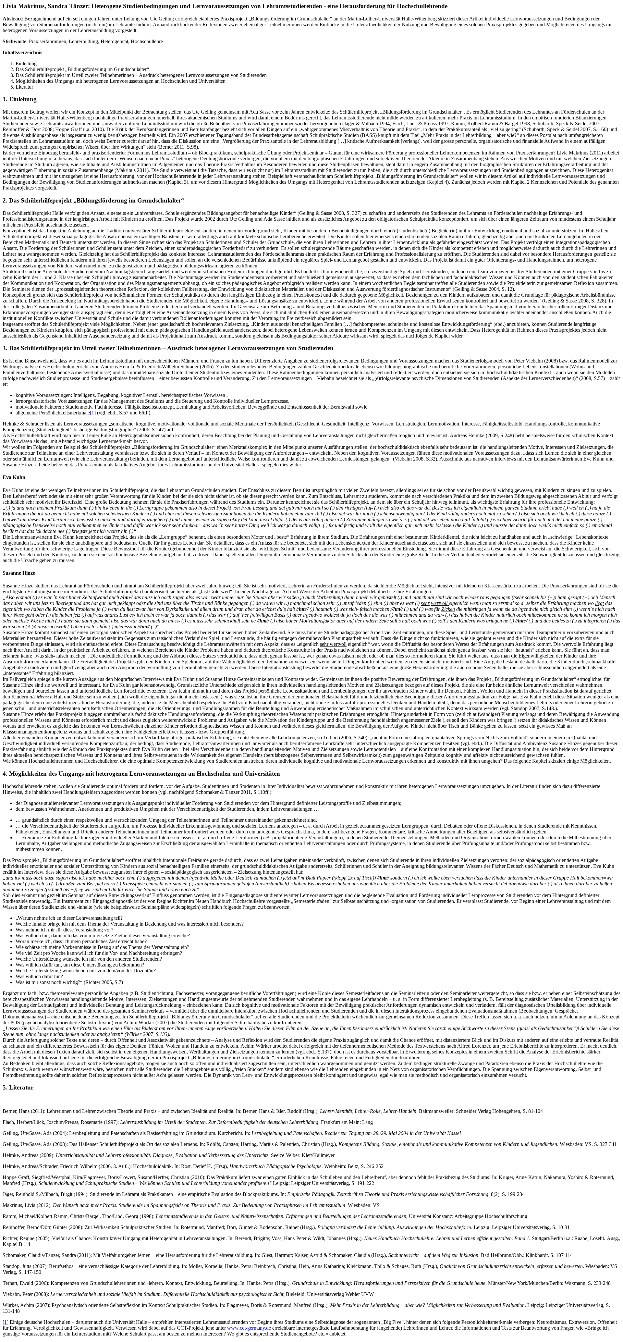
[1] (93, 412)
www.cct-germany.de (249, 1328)
